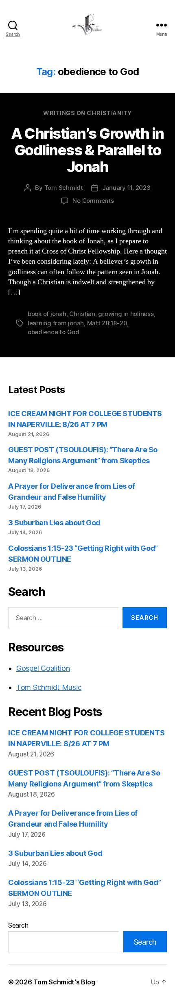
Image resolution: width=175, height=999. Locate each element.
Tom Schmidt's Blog (64, 982)
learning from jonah (56, 323)
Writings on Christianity (87, 113)
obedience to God (53, 332)
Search (18, 925)
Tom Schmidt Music (48, 687)
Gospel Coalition (43, 668)
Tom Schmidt (63, 187)
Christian (82, 314)
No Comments (93, 200)
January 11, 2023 (126, 187)
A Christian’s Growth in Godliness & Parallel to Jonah (87, 150)
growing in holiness (125, 314)
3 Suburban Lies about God (55, 522)
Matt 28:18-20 (107, 323)
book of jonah (47, 314)
